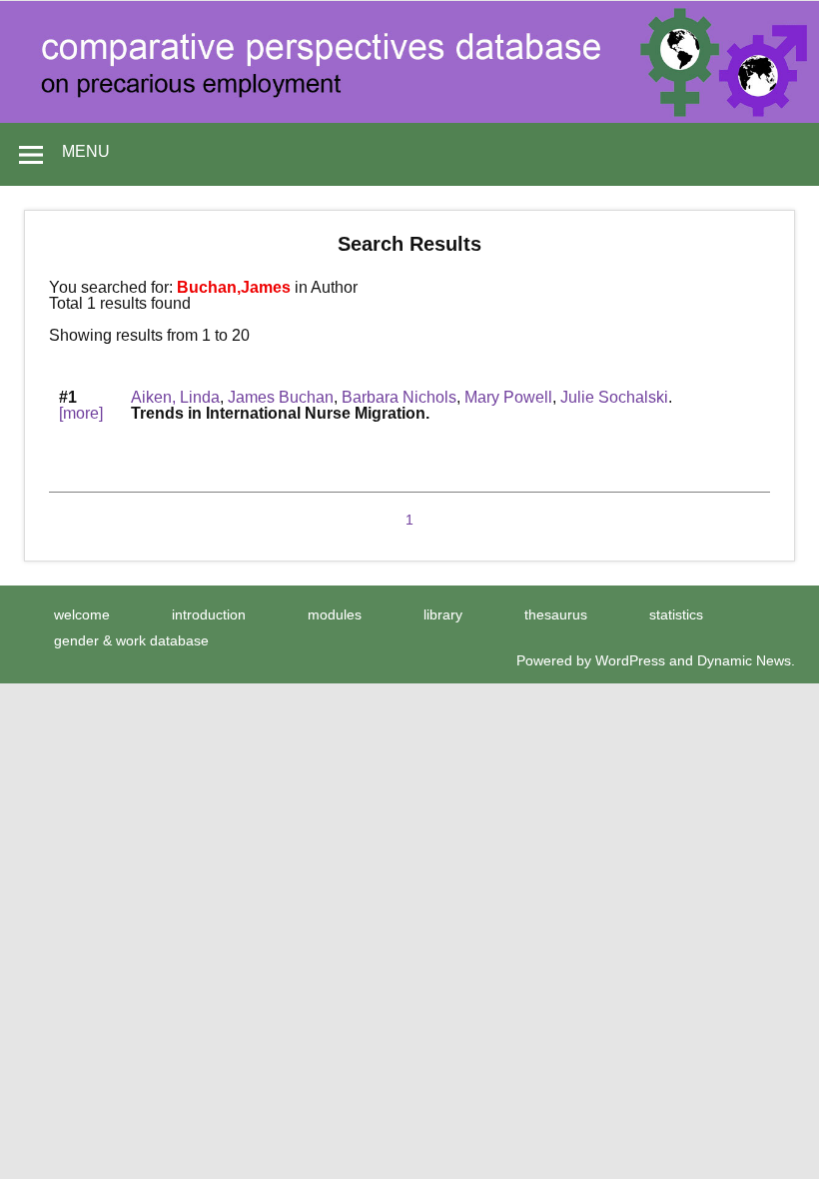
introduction (209, 614)
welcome (82, 614)
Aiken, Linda (175, 397)
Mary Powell (508, 397)
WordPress (630, 660)
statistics (676, 614)
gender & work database (131, 640)
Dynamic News (744, 660)
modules (335, 614)
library (442, 614)
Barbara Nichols (399, 397)
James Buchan (281, 397)
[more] (81, 413)
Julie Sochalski (614, 397)
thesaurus (555, 614)
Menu (86, 151)
